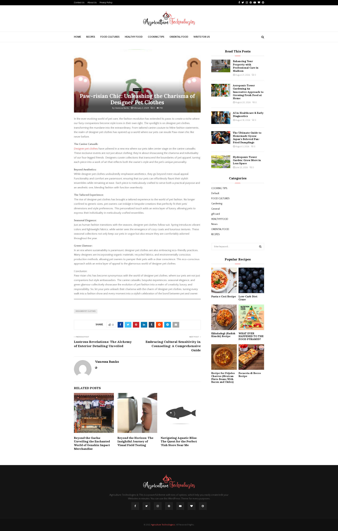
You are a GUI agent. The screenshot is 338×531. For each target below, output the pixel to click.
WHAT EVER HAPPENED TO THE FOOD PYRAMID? (251, 336)
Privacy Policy (106, 2)
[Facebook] (135, 506)
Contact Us (79, 2)
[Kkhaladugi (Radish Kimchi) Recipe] (224, 317)
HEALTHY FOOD (134, 37)
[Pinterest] (169, 506)
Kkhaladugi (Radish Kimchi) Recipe (223, 335)
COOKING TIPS (156, 37)
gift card (215, 214)
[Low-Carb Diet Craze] (251, 280)
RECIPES (90, 37)
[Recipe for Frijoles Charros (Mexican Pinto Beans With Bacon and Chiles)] (224, 357)
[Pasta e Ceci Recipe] (224, 280)
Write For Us (201, 37)
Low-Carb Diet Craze (248, 298)
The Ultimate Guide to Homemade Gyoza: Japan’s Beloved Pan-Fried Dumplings (247, 137)
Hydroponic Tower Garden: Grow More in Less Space (247, 160)
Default (215, 193)
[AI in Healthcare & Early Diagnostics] (220, 117)
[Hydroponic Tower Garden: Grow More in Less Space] (220, 161)
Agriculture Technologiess (163, 525)
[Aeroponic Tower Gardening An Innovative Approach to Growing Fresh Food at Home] (220, 90)
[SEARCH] (260, 246)
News (214, 224)
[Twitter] (146, 506)
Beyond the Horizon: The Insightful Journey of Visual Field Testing (135, 441)
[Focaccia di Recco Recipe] (251, 357)
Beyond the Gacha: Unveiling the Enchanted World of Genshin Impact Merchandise (92, 443)
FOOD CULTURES (110, 37)
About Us (92, 2)
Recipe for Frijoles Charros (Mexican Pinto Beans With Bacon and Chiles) (223, 377)
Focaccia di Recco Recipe (250, 375)
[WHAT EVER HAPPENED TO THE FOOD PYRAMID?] (251, 317)
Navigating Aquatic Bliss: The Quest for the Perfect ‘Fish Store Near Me (179, 441)
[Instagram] (158, 506)
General (137, 90)
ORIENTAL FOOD (179, 37)
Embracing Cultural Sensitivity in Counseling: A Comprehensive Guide (173, 346)
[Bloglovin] (191, 506)
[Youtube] (180, 506)
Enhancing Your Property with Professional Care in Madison (245, 66)
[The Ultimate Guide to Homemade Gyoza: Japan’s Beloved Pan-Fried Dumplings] (220, 137)
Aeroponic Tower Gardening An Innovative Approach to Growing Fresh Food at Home (248, 92)
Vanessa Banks (122, 108)
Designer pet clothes (86, 148)
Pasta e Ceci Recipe (223, 296)
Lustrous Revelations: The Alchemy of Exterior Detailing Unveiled (103, 344)
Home (77, 37)
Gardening (216, 203)
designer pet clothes (86, 311)
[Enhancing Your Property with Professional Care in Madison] (220, 66)
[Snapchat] (203, 506)
